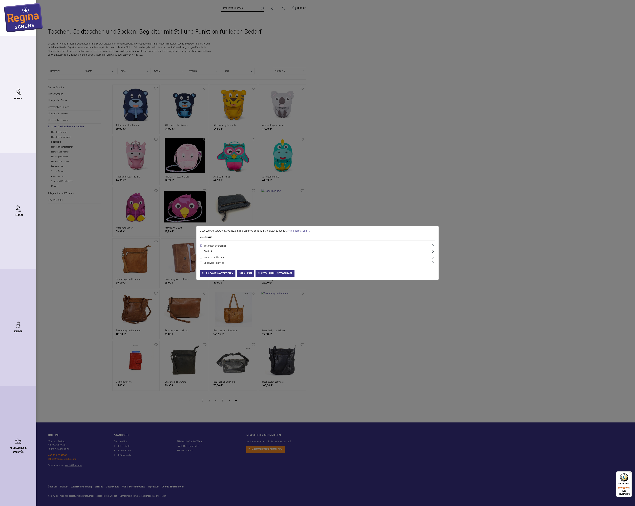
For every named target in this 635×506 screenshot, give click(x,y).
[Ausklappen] (433, 245)
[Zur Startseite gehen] (23, 17)
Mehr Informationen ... (299, 231)
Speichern (245, 273)
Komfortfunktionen (214, 257)
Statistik (208, 251)
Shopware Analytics (214, 263)
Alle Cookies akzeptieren (217, 273)
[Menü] (630, 473)
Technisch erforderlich (215, 246)
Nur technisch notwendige (275, 273)
